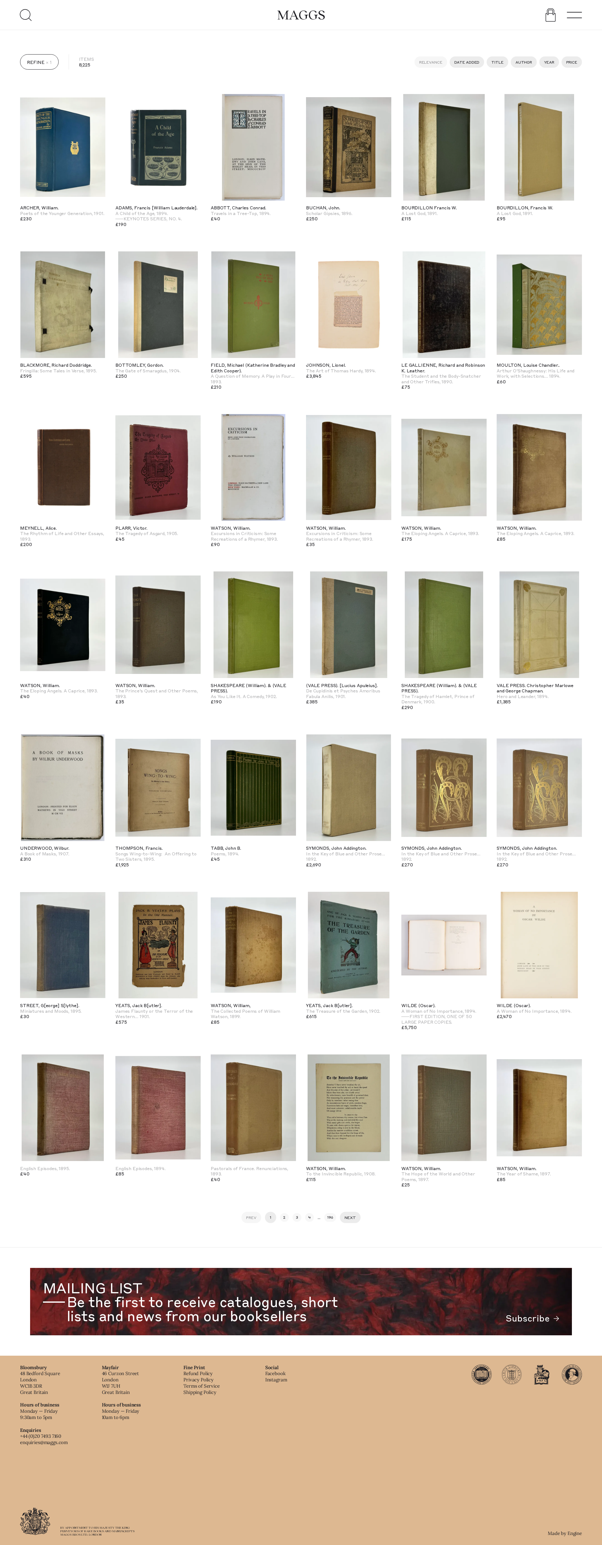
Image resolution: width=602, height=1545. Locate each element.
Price (571, 62)
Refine (36, 62)
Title (497, 62)
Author (523, 62)
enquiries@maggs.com (44, 1442)
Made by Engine (565, 1533)
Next (350, 1217)
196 (330, 1217)
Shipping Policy (199, 1392)
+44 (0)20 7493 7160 (40, 1436)
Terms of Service (201, 1386)
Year (549, 62)
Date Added (467, 62)
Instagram (276, 1380)
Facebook (275, 1373)
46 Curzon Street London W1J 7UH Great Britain (120, 1382)
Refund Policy (198, 1373)
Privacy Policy (198, 1380)
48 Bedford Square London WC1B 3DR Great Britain (40, 1382)
